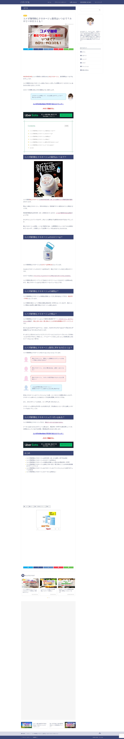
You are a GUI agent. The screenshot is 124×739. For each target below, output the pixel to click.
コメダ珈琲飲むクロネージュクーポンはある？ (42, 145)
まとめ (32, 147)
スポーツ (84, 55)
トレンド (84, 59)
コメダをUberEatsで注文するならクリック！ (48, 104)
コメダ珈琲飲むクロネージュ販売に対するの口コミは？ (44, 142)
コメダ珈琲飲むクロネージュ (40, 506)
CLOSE (66, 125)
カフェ (25, 15)
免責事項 (35, 737)
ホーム (49, 2)
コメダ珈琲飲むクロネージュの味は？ (40, 139)
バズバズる (25, 2)
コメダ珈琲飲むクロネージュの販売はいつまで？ (42, 130)
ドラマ (83, 62)
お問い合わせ (73, 2)
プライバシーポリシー (60, 2)
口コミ (48, 506)
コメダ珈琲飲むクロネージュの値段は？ (40, 136)
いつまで (26, 506)
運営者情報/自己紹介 (85, 2)
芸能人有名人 (85, 70)
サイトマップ (98, 2)
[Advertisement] (48, 63)
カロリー (31, 506)
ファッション (85, 66)
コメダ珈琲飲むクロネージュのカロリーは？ (41, 133)
